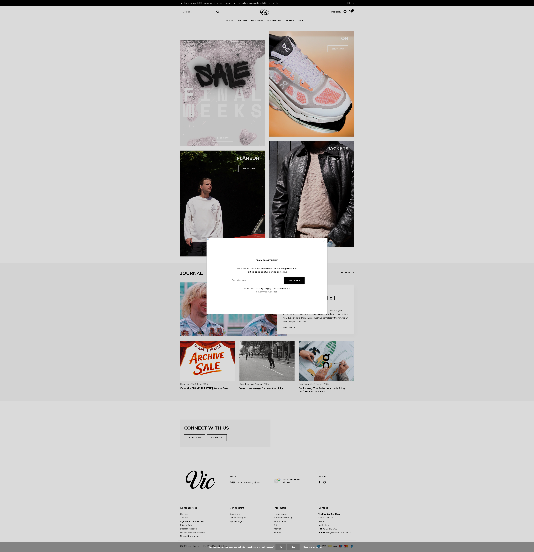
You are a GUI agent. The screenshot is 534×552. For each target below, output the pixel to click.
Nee (293, 547)
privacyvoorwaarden (267, 291)
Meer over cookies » (312, 547)
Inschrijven (294, 280)
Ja (281, 547)
